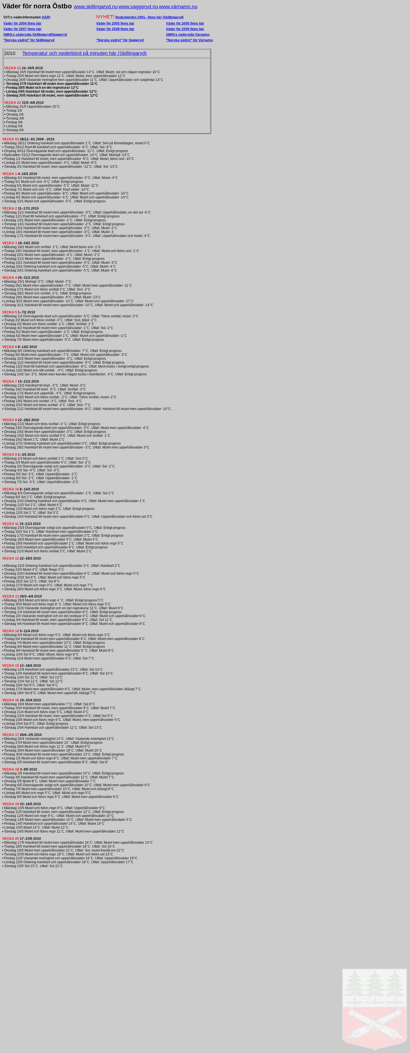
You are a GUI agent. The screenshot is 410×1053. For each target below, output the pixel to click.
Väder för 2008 (108, 29)
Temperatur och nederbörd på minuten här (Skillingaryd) (84, 53)
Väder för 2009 (178, 29)
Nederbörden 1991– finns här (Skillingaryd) (149, 17)
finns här (127, 29)
